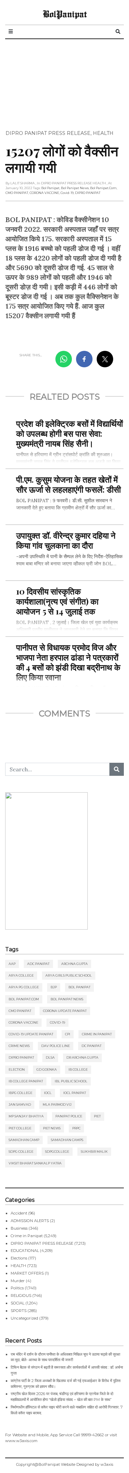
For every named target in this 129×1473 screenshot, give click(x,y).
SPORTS (18, 1310)
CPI (67, 1034)
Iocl (48, 1093)
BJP (54, 987)
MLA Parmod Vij (57, 1104)
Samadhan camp (24, 1140)
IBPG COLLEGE (20, 1093)
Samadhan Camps (67, 1140)
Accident (19, 1213)
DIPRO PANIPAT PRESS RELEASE (48, 133)
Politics (17, 1288)
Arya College (21, 975)
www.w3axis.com (21, 1440)
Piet (97, 1116)
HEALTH (103, 133)
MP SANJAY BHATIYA (26, 1116)
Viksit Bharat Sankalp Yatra (35, 1163)
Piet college (20, 1128)
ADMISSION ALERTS (30, 1220)
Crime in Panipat (97, 1034)
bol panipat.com (103, 188)
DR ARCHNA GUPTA (82, 1057)
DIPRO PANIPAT (87, 193)
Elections (19, 1258)
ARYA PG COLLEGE (24, 987)
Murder (18, 1280)
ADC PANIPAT (38, 964)
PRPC (76, 1128)
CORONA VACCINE (44, 193)
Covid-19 (67, 193)
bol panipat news (75, 188)
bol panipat (50, 188)
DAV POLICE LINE (55, 1046)
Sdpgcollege (57, 1151)
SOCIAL (17, 1303)
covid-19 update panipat (31, 1034)
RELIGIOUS (21, 1295)
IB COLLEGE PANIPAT (26, 1081)
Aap (12, 964)
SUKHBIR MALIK (94, 1151)
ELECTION (17, 1069)
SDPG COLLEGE (21, 1151)
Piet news (52, 1128)
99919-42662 (92, 1434)
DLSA (50, 1057)
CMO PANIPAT (17, 193)
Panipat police (68, 1116)
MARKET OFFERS (27, 1273)
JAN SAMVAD (20, 1104)
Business (19, 1228)
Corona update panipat (65, 1011)
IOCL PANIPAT (74, 1093)
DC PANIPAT (91, 1046)
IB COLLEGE (78, 1069)
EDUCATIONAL (25, 1250)
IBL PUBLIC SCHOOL (71, 1081)
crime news (19, 1046)
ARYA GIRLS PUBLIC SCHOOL (68, 975)
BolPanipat (65, 14)
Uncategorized (24, 1318)
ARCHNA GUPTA (74, 964)
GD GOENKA (46, 1069)
